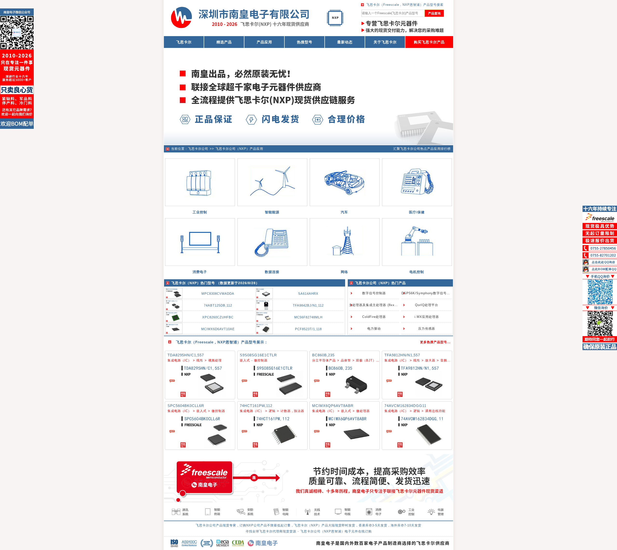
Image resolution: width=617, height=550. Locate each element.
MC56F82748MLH (308, 317)
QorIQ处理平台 (426, 305)
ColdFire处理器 (374, 317)
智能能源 (272, 212)
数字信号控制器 (374, 293)
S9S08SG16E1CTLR (258, 355)
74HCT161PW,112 (256, 406)
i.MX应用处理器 (427, 317)
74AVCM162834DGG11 (405, 406)
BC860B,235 (323, 355)
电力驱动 (374, 328)
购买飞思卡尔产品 (429, 42)
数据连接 (272, 272)
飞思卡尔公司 (198, 149)
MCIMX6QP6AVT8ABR (333, 406)
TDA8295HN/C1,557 (186, 355)
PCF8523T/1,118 (308, 329)
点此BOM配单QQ (604, 269)
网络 (344, 272)
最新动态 (345, 42)
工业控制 (200, 212)
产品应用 (264, 42)
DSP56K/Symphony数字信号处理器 (429, 293)
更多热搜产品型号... (435, 342)
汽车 (344, 212)
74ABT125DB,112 (218, 305)
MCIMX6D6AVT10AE (218, 329)
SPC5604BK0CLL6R (186, 406)
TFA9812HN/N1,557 (402, 355)
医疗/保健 (417, 212)
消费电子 (200, 272)
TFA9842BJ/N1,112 (308, 305)
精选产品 (224, 42)
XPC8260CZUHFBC (218, 317)
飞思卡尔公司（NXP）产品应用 (239, 149)
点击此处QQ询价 (603, 262)
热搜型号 (304, 42)
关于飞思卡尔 (385, 42)
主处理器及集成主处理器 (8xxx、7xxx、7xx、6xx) (388, 305)
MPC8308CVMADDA (217, 293)
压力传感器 (426, 328)
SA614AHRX (308, 293)
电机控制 (416, 272)
